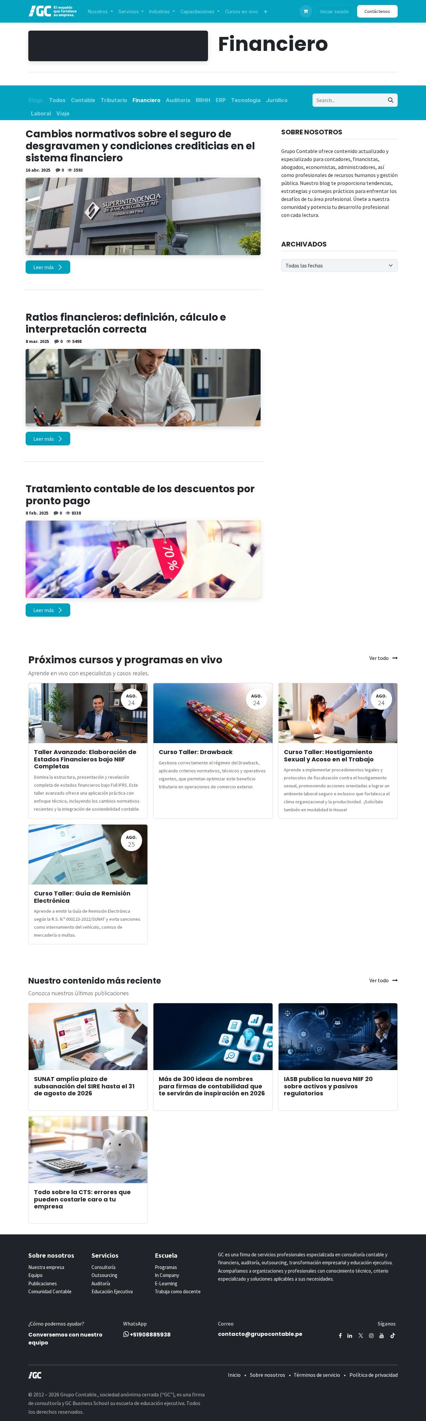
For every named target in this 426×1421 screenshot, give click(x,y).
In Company (167, 1275)
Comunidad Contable (50, 1291)
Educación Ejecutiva (112, 1291)
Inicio (234, 1374)
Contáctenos (377, 11)
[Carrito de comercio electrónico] (306, 11)
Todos (57, 100)
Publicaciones (42, 1283)
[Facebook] (340, 1336)
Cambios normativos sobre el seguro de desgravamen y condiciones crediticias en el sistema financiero (140, 146)
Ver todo (379, 658)
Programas (166, 1267)
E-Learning (166, 1283)
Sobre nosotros (267, 1374)
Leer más (44, 267)
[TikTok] (393, 1336)
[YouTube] (381, 1336)
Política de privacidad (373, 1374)
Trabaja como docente (178, 1291)
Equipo (35, 1275)
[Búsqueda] (391, 100)
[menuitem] (100, 11)
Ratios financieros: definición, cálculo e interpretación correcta (126, 323)
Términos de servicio (317, 1374)
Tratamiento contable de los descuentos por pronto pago (140, 495)
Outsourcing (104, 1275)
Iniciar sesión (334, 11)
